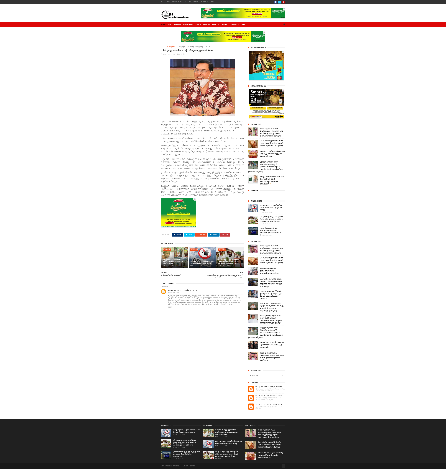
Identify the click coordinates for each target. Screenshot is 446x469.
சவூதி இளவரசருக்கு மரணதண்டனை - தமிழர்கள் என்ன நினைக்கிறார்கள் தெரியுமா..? (272, 356)
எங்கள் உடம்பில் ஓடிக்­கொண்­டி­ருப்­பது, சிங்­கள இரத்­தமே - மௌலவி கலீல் (272, 153)
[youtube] (283, 2)
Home (163, 24)
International (188, 24)
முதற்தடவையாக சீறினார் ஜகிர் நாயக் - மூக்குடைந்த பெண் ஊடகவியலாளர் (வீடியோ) (271, 295)
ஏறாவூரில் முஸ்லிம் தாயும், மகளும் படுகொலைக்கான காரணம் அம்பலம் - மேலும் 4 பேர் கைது (271, 283)
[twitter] (279, 2)
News (170, 24)
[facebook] (275, 2)
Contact (224, 24)
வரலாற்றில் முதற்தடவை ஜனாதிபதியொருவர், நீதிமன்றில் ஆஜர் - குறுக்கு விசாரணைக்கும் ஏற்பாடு (271, 319)
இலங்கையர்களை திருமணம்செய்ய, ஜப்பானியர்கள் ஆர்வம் (269, 271)
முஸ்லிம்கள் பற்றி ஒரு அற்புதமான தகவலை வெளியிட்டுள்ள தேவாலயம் (270, 230)
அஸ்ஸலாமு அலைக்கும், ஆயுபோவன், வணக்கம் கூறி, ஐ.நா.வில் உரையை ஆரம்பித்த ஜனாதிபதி (272, 307)
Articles (177, 24)
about (168, 2)
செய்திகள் (170, 47)
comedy (198, 24)
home (162, 2)
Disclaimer (187, 2)
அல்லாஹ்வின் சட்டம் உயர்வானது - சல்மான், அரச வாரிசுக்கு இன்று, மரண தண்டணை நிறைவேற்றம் (271, 132)
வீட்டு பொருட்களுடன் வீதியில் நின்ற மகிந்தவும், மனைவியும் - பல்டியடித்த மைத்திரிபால (229, 261)
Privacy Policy (177, 2)
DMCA (212, 2)
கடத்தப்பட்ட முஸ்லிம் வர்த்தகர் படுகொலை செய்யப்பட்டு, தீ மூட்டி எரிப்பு (272, 344)
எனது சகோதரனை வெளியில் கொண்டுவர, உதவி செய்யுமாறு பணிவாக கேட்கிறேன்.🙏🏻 (272, 180)
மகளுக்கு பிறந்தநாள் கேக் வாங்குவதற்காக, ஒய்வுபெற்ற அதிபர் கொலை (173, 261)
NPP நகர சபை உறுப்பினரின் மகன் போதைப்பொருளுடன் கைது (202, 262)
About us (215, 24)
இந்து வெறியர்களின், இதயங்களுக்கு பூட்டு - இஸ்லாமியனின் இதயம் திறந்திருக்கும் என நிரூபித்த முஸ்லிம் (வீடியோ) (265, 167)
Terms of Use (204, 2)
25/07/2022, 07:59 (174, 293)
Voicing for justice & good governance (182, 290)
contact (195, 2)
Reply (169, 307)
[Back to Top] (283, 466)
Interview (206, 24)
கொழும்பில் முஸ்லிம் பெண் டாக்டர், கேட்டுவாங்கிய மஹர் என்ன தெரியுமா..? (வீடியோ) (271, 143)
